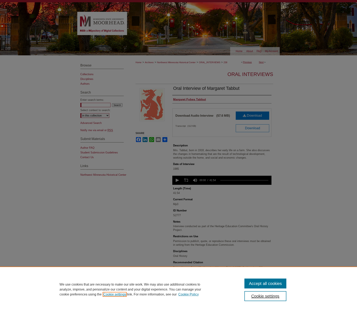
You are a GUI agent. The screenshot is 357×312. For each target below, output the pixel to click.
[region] (178, 289)
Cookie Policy (188, 294)
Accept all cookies (265, 283)
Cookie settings (114, 294)
